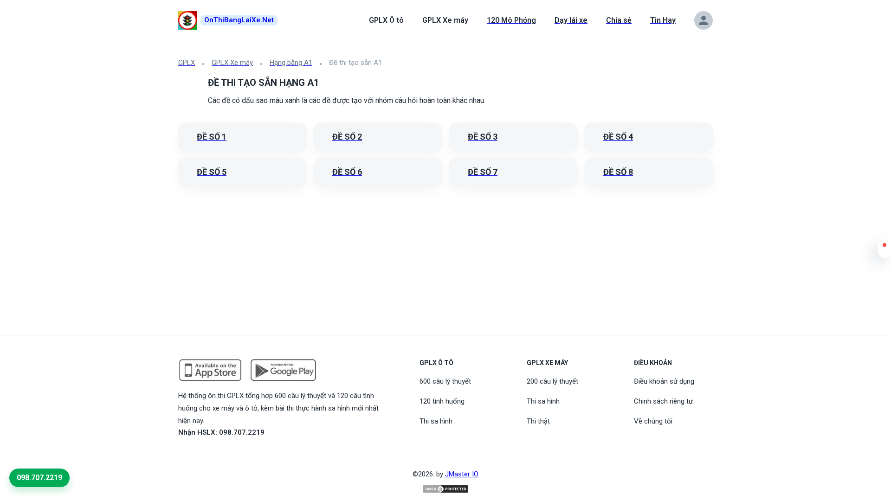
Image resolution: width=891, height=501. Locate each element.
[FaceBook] (183, 453)
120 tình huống (442, 401)
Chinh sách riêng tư (663, 401)
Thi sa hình (436, 421)
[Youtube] (195, 453)
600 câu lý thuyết (445, 381)
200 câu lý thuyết (552, 381)
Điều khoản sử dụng (664, 381)
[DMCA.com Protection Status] (445, 489)
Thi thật (538, 421)
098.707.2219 (39, 477)
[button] (884, 251)
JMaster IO (461, 474)
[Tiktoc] (206, 453)
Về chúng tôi (653, 421)
